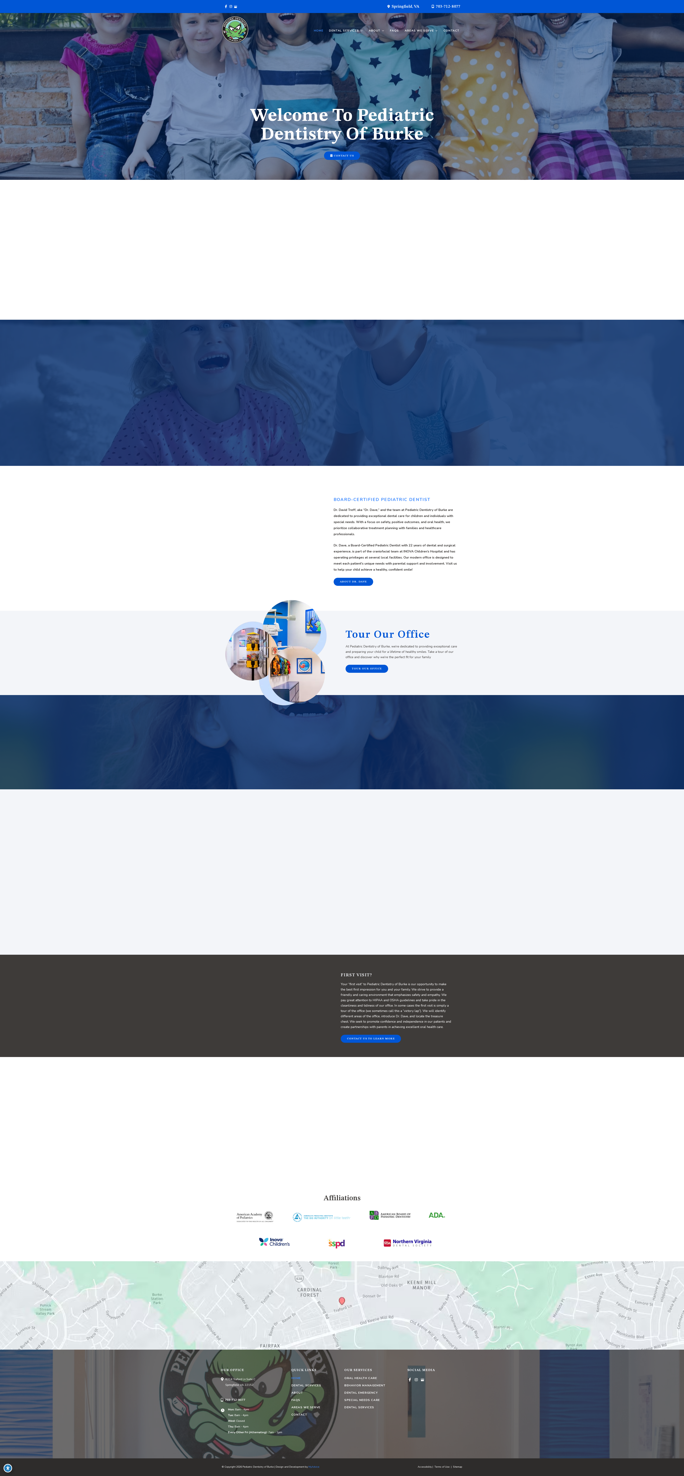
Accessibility (425, 1467)
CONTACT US (343, 156)
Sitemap (457, 1467)
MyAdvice (314, 1467)
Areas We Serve (305, 1407)
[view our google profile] (235, 6)
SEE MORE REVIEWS (342, 748)
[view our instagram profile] (230, 6)
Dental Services (306, 1385)
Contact (299, 1415)
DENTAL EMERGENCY (361, 1393)
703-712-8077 (448, 7)
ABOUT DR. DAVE (353, 581)
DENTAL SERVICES (359, 1407)
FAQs (295, 1400)
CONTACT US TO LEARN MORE (371, 1038)
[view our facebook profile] (226, 6)
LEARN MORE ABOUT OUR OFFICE (265, 293)
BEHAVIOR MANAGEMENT (364, 1385)
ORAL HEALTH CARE (360, 1378)
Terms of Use (442, 1467)
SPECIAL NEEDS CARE (362, 1400)
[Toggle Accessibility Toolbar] (8, 1468)
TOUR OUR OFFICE (367, 668)
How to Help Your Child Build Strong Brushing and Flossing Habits (342, 841)
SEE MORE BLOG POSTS (342, 933)
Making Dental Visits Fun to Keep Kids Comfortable (412, 841)
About (297, 1393)
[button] (361, 30)
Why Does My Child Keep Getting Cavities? (272, 838)
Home (296, 1378)
